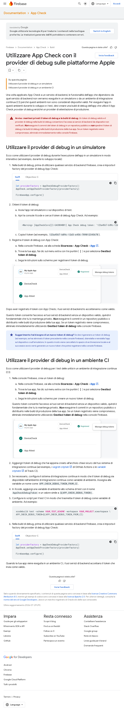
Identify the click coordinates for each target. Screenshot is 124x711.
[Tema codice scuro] (110, 183)
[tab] (17, 176)
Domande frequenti (93, 645)
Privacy (16, 697)
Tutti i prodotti (10, 684)
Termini (7, 697)
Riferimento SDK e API (14, 626)
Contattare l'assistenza (95, 621)
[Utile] (111, 47)
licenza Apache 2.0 (76, 596)
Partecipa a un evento (54, 640)
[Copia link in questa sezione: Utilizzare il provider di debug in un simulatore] (108, 148)
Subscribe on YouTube (54, 635)
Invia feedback (106, 55)
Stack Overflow (91, 626)
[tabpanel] (65, 190)
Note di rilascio (91, 635)
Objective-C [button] (32, 177)
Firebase (10, 47)
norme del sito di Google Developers (20, 599)
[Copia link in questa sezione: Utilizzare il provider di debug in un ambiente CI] (112, 361)
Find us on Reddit (52, 626)
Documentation (15, 13)
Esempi (7, 631)
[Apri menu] (5, 3)
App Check (38, 13)
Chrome (7, 669)
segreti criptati (61, 467)
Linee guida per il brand (95, 640)
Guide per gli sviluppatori (15, 621)
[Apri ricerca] (79, 3)
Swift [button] (17, 177)
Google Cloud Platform (15, 679)
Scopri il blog (50, 621)
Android (7, 665)
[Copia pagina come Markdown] (19, 70)
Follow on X (49, 631)
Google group (90, 631)
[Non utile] (115, 47)
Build (52, 47)
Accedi (116, 3)
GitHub (7, 640)
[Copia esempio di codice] (115, 183)
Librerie (7, 635)
